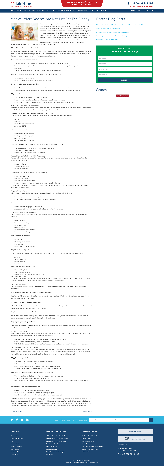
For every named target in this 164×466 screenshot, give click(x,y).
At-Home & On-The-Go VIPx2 (55, 436)
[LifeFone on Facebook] (17, 419)
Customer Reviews (16, 446)
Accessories (50, 454)
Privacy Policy (86, 452)
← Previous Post (16, 412)
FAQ (12, 441)
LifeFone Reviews (16, 444)
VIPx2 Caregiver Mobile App (55, 452)
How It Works (29, 11)
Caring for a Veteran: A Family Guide (108, 28)
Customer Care (62, 11)
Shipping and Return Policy (90, 449)
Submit (124, 80)
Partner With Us (96, 11)
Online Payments (87, 444)
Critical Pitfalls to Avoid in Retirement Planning (112, 32)
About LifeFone (86, 438)
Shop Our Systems (81, 4)
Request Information (17, 438)
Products (15, 11)
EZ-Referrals (14, 454)
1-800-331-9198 (141, 3)
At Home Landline (51, 446)
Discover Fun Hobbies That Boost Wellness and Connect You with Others (121, 25)
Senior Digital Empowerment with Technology (112, 36)
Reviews (40, 11)
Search (122, 96)
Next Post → (87, 412)
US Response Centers (88, 441)
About (49, 11)
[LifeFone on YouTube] (22, 419)
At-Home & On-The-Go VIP (57, 438)
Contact (140, 10)
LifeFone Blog (15, 449)
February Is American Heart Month (108, 39)
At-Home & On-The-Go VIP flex (56, 441)
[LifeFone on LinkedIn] (27, 419)
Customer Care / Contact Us (90, 436)
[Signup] (151, 420)
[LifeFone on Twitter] (12, 419)
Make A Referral (80, 11)
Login (133, 10)
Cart (148, 10)
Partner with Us (15, 452)
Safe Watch (52, 444)
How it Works (15, 436)
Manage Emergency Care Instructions (93, 446)
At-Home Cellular (51, 449)
